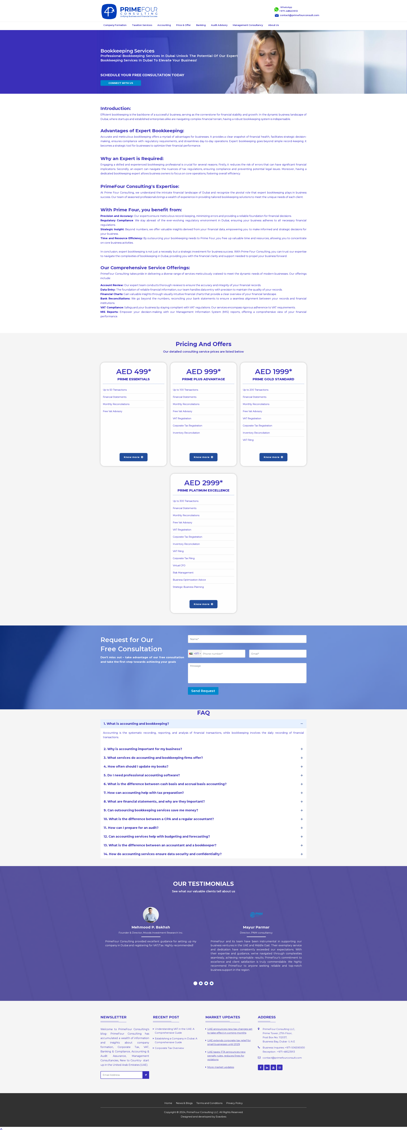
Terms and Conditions (209, 1103)
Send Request (203, 691)
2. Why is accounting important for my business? (143, 749)
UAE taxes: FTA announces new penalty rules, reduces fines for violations (226, 1055)
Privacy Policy (234, 1103)
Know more (132, 457)
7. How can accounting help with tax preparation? (144, 793)
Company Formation (115, 25)
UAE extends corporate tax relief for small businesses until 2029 (229, 1042)
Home (168, 1103)
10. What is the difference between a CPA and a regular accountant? (159, 819)
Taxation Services (142, 25)
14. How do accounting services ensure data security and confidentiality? (163, 854)
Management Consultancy (248, 25)
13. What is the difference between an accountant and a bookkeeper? (160, 845)
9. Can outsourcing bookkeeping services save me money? (151, 810)
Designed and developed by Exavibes (203, 1116)
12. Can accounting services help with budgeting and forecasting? (157, 836)
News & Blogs (184, 1103)
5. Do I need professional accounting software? (142, 775)
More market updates (220, 1067)
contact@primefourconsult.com (282, 1057)
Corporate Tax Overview (169, 1048)
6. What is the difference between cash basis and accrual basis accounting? (165, 784)
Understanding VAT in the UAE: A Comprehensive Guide (174, 1030)
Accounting (164, 25)
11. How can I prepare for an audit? (131, 828)
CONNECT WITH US (120, 82)
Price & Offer (183, 25)
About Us (273, 25)
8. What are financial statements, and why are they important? (154, 801)
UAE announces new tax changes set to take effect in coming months (229, 1030)
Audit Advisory (219, 25)
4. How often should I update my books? (136, 766)
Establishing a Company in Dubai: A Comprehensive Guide (176, 1040)
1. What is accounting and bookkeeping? (136, 724)
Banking (201, 25)
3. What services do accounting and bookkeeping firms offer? (153, 758)
